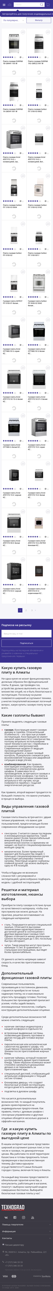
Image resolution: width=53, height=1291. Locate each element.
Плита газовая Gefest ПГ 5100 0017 (37, 254)
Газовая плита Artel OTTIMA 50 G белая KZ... (36, 351)
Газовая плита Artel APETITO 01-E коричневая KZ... (36, 591)
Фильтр (39, 20)
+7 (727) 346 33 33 (14, 1262)
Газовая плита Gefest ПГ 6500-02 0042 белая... (37, 303)
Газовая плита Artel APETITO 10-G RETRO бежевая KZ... (37, 543)
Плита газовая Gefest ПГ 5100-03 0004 (12, 206)
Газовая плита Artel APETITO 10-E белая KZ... (36, 495)
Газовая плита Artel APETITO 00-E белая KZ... (11, 543)
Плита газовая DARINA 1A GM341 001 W (13, 110)
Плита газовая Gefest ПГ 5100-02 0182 (37, 206)
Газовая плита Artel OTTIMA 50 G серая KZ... (11, 351)
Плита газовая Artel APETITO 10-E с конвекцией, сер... (11, 159)
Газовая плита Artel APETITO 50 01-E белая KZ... (37, 399)
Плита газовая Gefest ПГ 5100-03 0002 (37, 110)
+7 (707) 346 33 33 (14, 1265)
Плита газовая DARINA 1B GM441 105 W (13, 62)
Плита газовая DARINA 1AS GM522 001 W (38, 62)
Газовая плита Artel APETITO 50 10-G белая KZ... (13, 399)
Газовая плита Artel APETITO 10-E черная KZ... (12, 495)
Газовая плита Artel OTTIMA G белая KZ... (12, 446)
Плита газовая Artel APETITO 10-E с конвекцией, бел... (36, 159)
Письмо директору (14, 1244)
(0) (15, 57)
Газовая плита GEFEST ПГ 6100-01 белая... (12, 302)
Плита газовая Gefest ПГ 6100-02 (12, 254)
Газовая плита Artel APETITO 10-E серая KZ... (36, 447)
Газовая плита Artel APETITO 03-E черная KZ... (12, 591)
